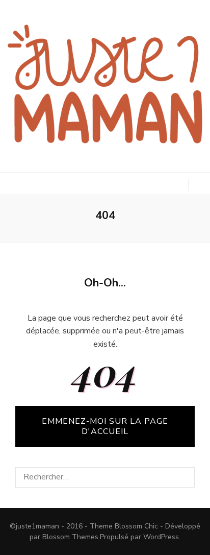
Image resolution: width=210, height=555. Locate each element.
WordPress (161, 537)
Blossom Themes (70, 537)
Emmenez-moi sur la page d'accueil (105, 426)
